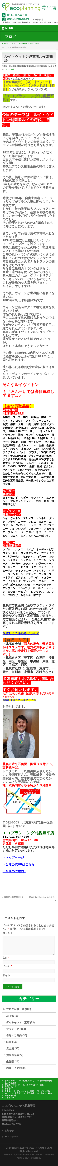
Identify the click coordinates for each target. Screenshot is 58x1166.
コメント (8, 933)
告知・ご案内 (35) (16, 1035)
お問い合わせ (10, 1087)
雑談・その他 (10, 1095)
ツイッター (9, 1097)
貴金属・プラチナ (12, 1085)
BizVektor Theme (41, 1154)
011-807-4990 (17, 15)
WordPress (23, 1154)
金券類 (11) (12, 1061)
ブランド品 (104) (16, 1029)
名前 (6, 957)
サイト (6, 975)
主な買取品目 (10, 1083)
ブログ (7, 1089)
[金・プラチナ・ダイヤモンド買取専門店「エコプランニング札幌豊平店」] (29, 7)
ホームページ (10, 1081)
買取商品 (30, 1093)
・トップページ (13, 857)
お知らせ (9, 1130)
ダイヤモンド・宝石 (35, 1085)
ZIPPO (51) (12, 1016)
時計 (7, 1093)
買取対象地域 (46, 1081)
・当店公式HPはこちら (18, 864)
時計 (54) (11, 1042)
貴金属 (7, 1091)
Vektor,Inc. (22, 1157)
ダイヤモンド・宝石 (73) (20, 1022)
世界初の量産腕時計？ (13, 897)
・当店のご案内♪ (14, 871)
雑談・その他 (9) (15, 1068)
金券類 (17, 1093)
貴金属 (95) (12, 1048)
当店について (28, 1081)
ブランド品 (9, 69)
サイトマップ (11, 1137)
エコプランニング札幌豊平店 (34, 1147)
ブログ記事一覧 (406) (18, 1009)
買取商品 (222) (14, 1055)
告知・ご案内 (46, 1093)
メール (7, 966)
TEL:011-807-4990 (16, 836)
